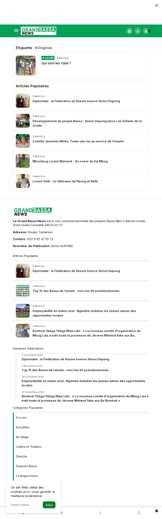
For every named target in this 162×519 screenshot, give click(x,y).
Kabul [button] (49, 505)
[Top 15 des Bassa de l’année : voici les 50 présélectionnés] (81, 291)
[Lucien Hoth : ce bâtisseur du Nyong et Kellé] (81, 181)
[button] (129, 31)
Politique (21, 485)
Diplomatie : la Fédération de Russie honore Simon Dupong (65, 359)
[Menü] (16, 31)
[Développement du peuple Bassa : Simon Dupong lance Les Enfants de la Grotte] (81, 121)
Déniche (21, 456)
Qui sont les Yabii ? (56, 63)
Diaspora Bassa (26, 466)
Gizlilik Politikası (20, 504)
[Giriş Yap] (138, 31)
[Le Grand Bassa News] (38, 30)
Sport (19, 495)
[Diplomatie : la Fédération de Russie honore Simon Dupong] (81, 101)
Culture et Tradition (28, 447)
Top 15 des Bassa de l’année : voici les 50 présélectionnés (65, 370)
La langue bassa (27, 476)
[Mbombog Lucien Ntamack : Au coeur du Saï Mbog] (81, 161)
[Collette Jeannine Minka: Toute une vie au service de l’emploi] (81, 141)
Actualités (22, 427)
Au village (22, 437)
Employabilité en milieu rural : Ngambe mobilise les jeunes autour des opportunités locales (83, 383)
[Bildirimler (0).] (139, 513)
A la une (48, 57)
